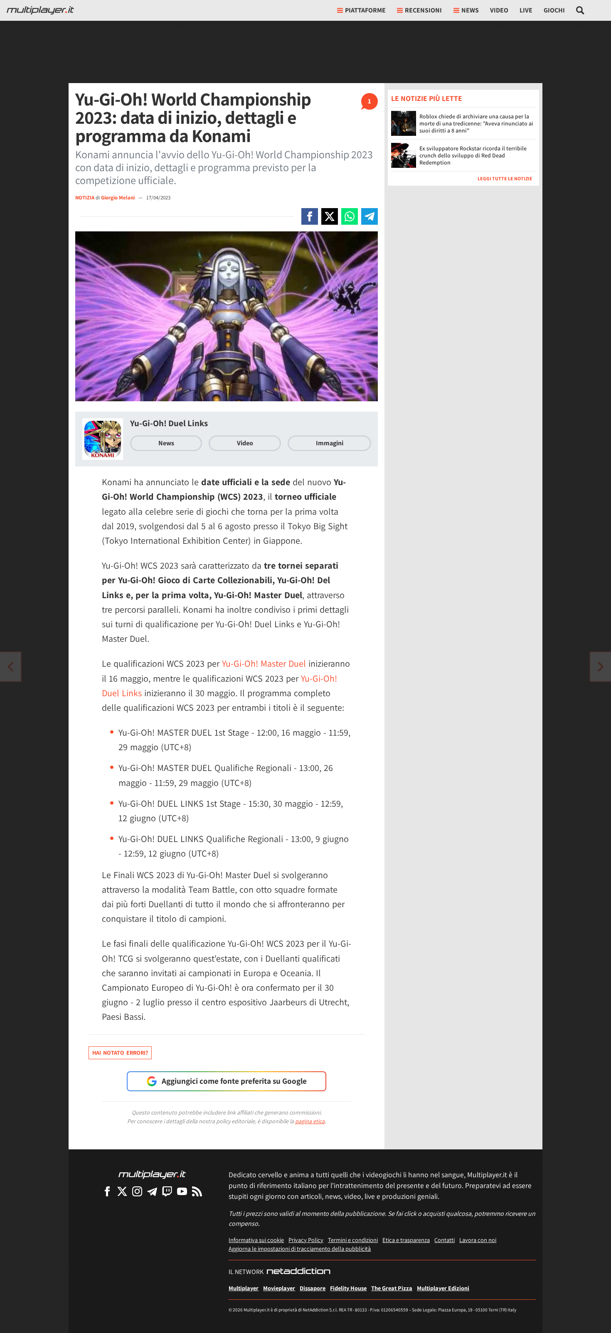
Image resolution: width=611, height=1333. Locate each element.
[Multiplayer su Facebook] (107, 1191)
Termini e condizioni (353, 1240)
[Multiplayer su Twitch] (167, 1191)
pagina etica (310, 1121)
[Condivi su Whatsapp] (349, 216)
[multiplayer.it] (152, 1174)
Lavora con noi (477, 1240)
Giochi (554, 10)
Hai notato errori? (120, 1052)
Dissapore (312, 1288)
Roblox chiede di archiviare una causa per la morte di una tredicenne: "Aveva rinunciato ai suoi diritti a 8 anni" (476, 123)
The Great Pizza (391, 1288)
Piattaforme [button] (365, 10)
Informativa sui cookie (256, 1240)
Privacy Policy (305, 1240)
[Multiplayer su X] (122, 1191)
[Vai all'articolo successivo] (10, 666)
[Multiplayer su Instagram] (137, 1191)
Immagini (329, 443)
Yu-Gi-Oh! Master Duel (264, 663)
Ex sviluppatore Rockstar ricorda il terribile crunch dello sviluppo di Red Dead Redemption (473, 155)
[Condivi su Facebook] (309, 216)
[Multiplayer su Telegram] (152, 1191)
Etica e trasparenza (406, 1240)
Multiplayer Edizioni (443, 1288)
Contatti (444, 1240)
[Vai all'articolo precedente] (600, 666)
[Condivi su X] (329, 216)
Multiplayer (244, 1288)
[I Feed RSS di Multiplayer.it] (197, 1191)
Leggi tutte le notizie (505, 178)
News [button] (470, 10)
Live (526, 10)
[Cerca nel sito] (580, 10)
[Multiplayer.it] (40, 10)
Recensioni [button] (423, 10)
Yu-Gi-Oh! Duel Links (169, 423)
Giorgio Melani (118, 197)
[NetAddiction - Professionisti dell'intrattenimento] (298, 1272)
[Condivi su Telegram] (369, 216)
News (166, 443)
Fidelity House (348, 1288)
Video (499, 10)
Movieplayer (279, 1288)
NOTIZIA (84, 197)
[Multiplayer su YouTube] (182, 1191)
